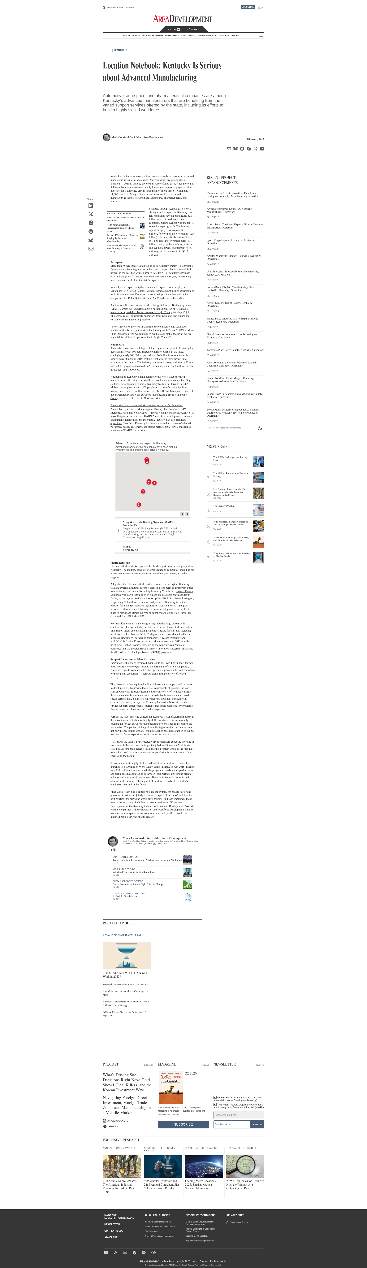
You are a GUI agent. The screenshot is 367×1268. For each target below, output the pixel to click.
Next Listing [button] (187, 514)
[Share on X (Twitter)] (92, 214)
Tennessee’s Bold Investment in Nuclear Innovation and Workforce (147, 860)
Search (195, 29)
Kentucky (120, 50)
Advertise (130, 8)
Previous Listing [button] (182, 514)
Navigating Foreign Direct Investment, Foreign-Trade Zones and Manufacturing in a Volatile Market (127, 1105)
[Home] (125, 1252)
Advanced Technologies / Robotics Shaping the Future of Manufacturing (122, 237)
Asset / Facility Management (158, 1222)
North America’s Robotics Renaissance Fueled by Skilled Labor (120, 227)
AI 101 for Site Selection (125, 896)
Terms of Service (210, 1265)
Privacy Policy (193, 1265)
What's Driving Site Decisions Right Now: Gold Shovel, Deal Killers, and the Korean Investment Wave (127, 1082)
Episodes (148, 1064)
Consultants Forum (114, 8)
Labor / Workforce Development (160, 1226)
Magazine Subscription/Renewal (119, 1216)
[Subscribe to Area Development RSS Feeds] (116, 1252)
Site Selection (151, 1231)
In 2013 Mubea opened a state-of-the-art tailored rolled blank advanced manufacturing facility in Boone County (152, 394)
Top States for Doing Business (200, 1241)
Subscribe (248, 7)
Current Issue (113, 1231)
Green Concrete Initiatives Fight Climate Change (138, 884)
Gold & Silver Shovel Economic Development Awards (200, 1223)
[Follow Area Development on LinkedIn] (106, 1252)
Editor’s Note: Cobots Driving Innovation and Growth (125, 219)
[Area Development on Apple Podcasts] (134, 1252)
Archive (259, 1064)
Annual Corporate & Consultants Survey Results (201, 1230)
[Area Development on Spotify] (144, 1252)
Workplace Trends (124, 869)
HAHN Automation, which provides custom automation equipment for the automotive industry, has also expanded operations (151, 419)
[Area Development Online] (149, 1261)
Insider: (237, 1099)
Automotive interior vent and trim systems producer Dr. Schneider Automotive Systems (146, 407)
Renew (260, 8)
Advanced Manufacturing (122, 935)
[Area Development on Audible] (153, 1252)
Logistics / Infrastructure (129, 893)
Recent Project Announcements (159, 1236)
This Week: (239, 1106)
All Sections (261, 35)
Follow (172, 29)
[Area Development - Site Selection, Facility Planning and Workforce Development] (183, 18)
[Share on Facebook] (92, 223)
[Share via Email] (92, 248)
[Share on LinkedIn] (92, 205)
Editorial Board (229, 35)
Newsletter (112, 1224)
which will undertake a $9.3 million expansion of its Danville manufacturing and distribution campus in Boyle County (149, 310)
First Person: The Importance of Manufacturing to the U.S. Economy (121, 248)
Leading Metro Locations (197, 1236)
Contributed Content (126, 857)
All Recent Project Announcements (225, 428)
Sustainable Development (128, 881)
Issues (205, 1064)
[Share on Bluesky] (92, 240)
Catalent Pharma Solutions (125, 587)
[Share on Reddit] (92, 231)
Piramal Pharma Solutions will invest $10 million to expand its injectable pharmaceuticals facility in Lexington (151, 594)
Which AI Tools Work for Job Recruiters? (134, 872)
